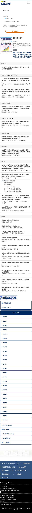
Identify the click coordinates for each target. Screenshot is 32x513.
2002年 (5, 420)
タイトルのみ (9, 18)
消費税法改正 (27, 56)
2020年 (5, 342)
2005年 (5, 407)
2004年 (5, 411)
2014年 (5, 368)
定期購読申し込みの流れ (8, 467)
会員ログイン (7, 307)
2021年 (5, 338)
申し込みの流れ (7, 425)
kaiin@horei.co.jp (6, 505)
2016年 (5, 360)
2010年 (5, 385)
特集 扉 (15, 52)
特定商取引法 (5, 474)
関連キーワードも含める (12, 21)
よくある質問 (6, 442)
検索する (16, 31)
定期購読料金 (6, 438)
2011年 (5, 381)
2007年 (5, 398)
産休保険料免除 (22, 54)
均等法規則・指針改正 (22, 55)
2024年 (5, 325)
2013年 (5, 372)
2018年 (5, 351)
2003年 (5, 415)
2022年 (5, 334)
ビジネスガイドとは (8, 434)
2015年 (5, 364)
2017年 (5, 355)
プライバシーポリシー (20, 470)
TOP (3, 463)
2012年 (5, 377)
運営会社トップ (6, 470)
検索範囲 (5, 16)
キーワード (6, 10)
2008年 (5, 394)
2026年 (5, 317)
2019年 (5, 347)
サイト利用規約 (17, 474)
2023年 (5, 330)
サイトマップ (5, 477)
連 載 (23, 58)
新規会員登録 (7, 303)
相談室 (28, 58)
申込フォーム (6, 429)
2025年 (5, 321)
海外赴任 (16, 58)
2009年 (5, 390)
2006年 (5, 403)
